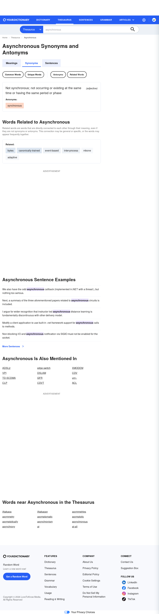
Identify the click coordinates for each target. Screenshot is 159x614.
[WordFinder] (154, 20)
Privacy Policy (90, 568)
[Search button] (134, 29)
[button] (144, 20)
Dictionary (50, 562)
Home (4, 37)
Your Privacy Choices (83, 612)
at (38, 526)
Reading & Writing (54, 599)
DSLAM (41, 373)
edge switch (43, 368)
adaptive (12, 157)
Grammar (49, 580)
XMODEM (77, 368)
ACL (74, 383)
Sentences (51, 63)
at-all (74, 526)
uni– (74, 378)
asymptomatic (44, 516)
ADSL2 (6, 368)
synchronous (15, 105)
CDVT (40, 383)
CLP (4, 383)
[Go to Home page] (16, 19)
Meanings (11, 63)
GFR (40, 378)
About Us (88, 562)
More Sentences (11, 346)
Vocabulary (50, 586)
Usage (48, 593)
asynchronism (45, 521)
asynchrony (8, 526)
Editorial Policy (91, 574)
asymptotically (10, 521)
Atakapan (42, 511)
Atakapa (6, 511)
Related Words (77, 74)
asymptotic (78, 516)
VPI (4, 373)
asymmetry (8, 516)
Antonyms (58, 74)
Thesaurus (29, 29)
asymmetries (79, 511)
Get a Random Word (16, 576)
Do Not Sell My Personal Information (94, 594)
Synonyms (31, 63)
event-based (52, 150)
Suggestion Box (129, 568)
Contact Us (127, 562)
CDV (74, 373)
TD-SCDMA (9, 378)
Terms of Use (90, 586)
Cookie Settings (91, 580)
